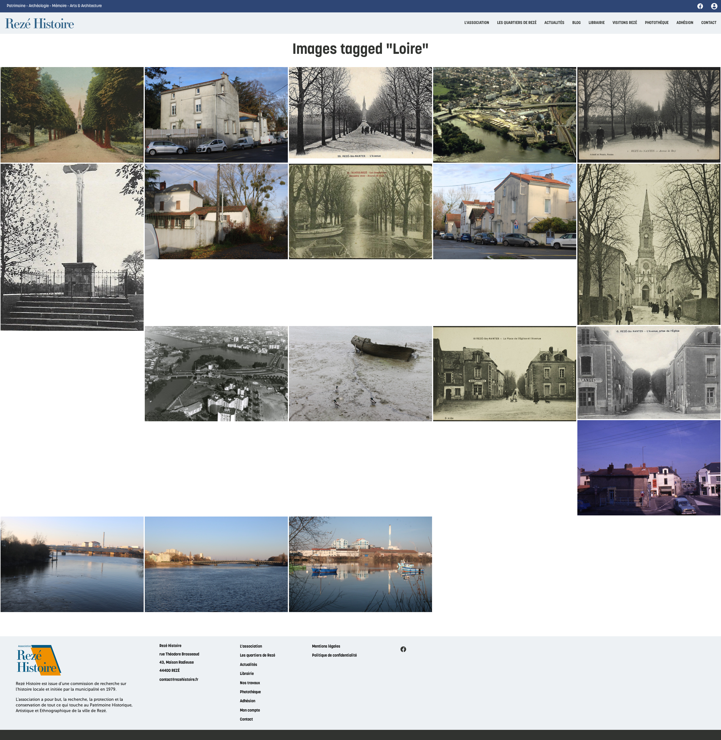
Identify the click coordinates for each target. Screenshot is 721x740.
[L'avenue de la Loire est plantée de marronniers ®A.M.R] (648, 372)
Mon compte (250, 710)
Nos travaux (250, 683)
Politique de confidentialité (334, 655)
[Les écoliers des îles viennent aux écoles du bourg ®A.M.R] (648, 244)
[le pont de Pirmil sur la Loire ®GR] (216, 564)
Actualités (248, 665)
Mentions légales (326, 646)
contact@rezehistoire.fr (178, 680)
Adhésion (247, 701)
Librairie (247, 674)
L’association (251, 646)
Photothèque (250, 692)
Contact (246, 719)
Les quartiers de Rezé (257, 655)
